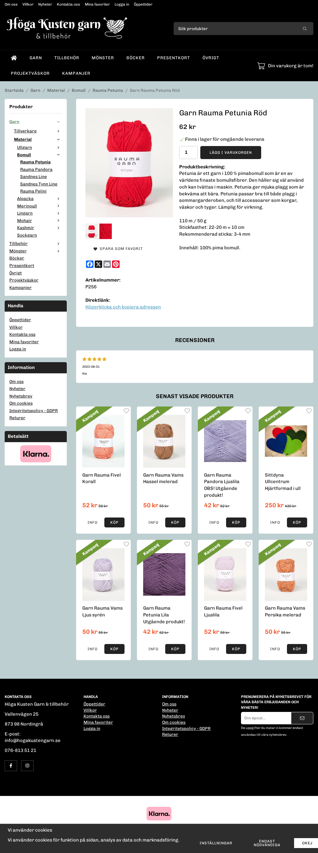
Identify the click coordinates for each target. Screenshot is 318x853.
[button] (114, 522)
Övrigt (210, 57)
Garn (36, 57)
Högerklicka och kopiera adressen (123, 307)
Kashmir (25, 227)
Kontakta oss (68, 4)
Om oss (11, 4)
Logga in (122, 4)
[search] (304, 28)
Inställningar (216, 843)
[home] (14, 58)
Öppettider (143, 4)
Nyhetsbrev (20, 395)
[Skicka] (302, 718)
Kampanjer (76, 73)
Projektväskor (30, 73)
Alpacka (25, 198)
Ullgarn (24, 147)
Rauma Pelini (33, 191)
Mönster (103, 57)
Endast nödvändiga (267, 843)
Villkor (28, 4)
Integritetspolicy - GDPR (33, 410)
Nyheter (45, 4)
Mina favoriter (97, 4)
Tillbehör (66, 57)
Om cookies (21, 403)
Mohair (24, 220)
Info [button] (93, 522)
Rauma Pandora (36, 169)
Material (23, 139)
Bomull (24, 154)
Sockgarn (27, 235)
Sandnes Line (33, 176)
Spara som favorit (120, 249)
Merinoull (27, 205)
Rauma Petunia (35, 161)
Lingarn (25, 213)
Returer (17, 417)
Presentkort (173, 57)
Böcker (135, 57)
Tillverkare (25, 130)
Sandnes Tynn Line (38, 183)
